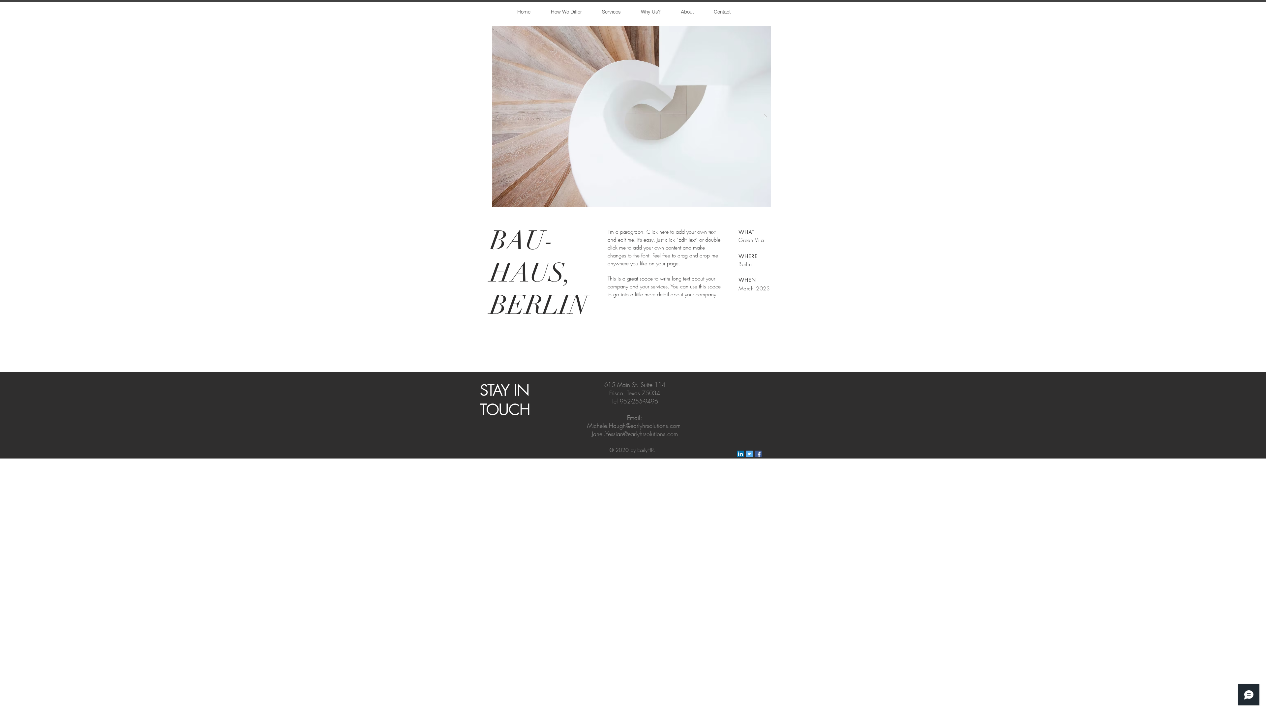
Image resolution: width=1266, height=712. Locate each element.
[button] (631, 116)
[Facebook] (758, 454)
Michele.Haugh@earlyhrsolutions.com (633, 426)
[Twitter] (749, 454)
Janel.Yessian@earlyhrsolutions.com (635, 434)
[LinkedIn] (740, 454)
